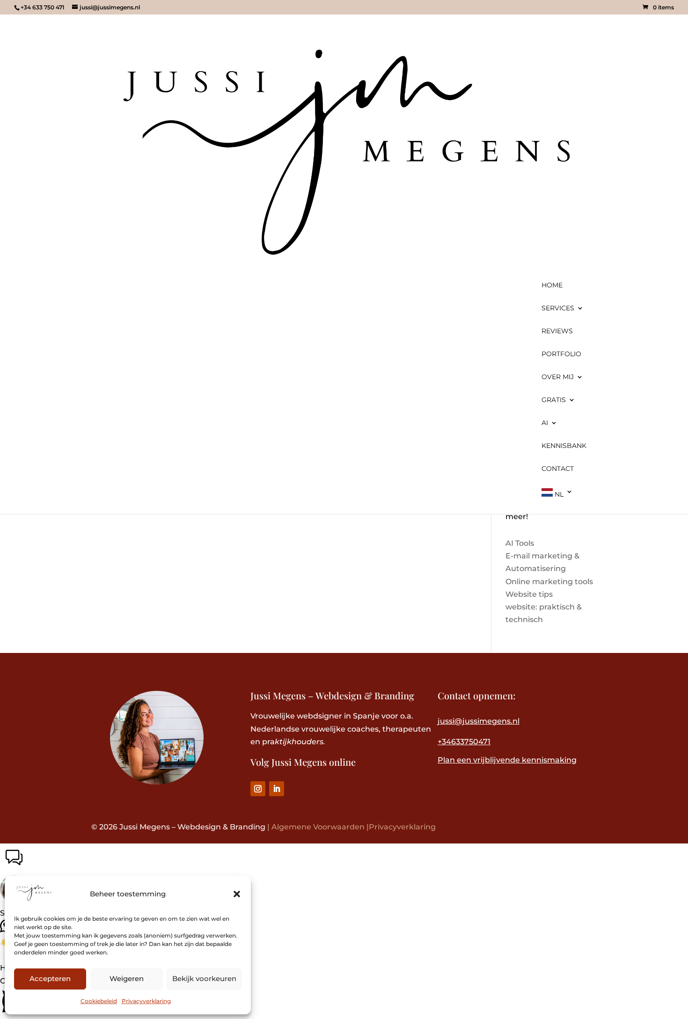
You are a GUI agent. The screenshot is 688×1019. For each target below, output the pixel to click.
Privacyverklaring (146, 1000)
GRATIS (554, 400)
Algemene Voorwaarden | (320, 826)
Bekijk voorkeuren (204, 978)
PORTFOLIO (561, 354)
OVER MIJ (558, 377)
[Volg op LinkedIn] (276, 788)
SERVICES (558, 308)
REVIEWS (557, 331)
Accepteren (50, 978)
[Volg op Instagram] (257, 788)
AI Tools (519, 543)
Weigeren (127, 978)
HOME (552, 285)
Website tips (529, 594)
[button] (237, 894)
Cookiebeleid (99, 1000)
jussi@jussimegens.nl (479, 721)
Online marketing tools (549, 581)
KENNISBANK (564, 446)
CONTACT (558, 469)
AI (545, 423)
